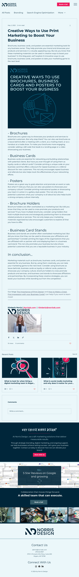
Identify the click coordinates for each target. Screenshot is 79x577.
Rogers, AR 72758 (39, 556)
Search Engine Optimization (40, 13)
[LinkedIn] (42, 566)
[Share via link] (23, 337)
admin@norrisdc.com (39, 550)
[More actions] (70, 25)
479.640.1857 (39, 552)
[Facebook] (39, 566)
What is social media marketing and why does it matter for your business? (58, 382)
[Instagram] (36, 566)
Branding (18, 13)
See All (75, 354)
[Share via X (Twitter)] (13, 337)
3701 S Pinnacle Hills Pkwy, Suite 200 (39, 554)
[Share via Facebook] (9, 337)
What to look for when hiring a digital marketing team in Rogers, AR (19, 382)
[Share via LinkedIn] (18, 337)
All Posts (6, 13)
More (60, 13)
